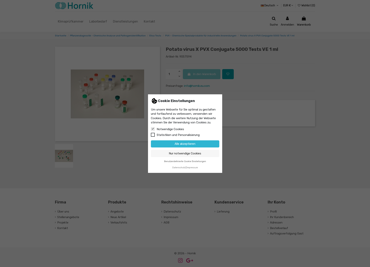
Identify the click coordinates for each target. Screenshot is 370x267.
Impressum (192, 167)
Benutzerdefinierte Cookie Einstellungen (185, 161)
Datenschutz (178, 167)
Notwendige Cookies (170, 129)
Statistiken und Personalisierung (178, 134)
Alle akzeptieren (185, 144)
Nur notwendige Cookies (185, 153)
